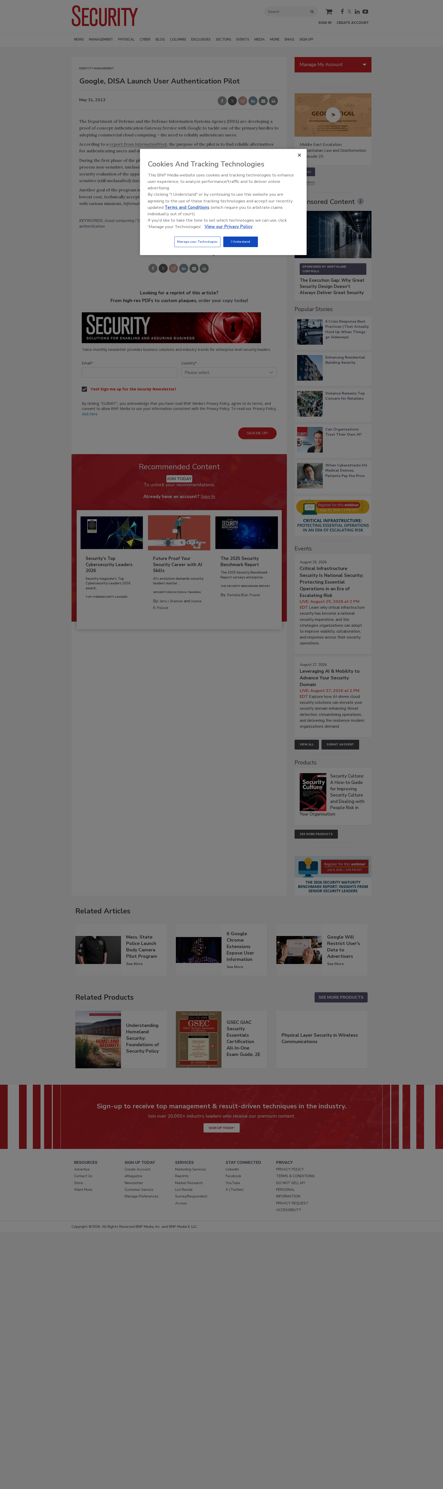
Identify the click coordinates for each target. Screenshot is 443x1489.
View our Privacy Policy (229, 227)
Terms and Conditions (187, 207)
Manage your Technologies (197, 242)
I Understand (240, 242)
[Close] (299, 155)
